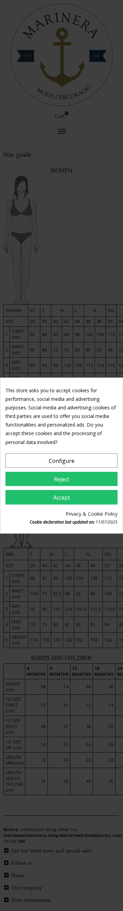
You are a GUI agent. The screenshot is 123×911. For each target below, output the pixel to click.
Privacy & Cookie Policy (92, 514)
